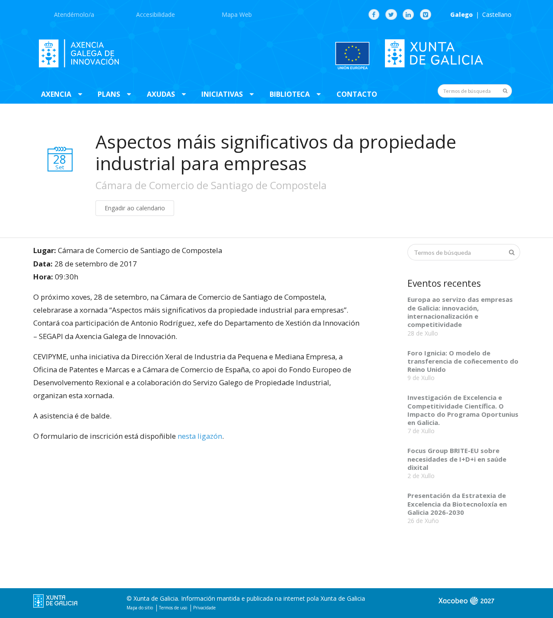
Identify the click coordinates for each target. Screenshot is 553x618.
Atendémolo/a (74, 14)
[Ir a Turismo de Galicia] (467, 605)
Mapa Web (237, 14)
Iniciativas (222, 94)
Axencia (56, 94)
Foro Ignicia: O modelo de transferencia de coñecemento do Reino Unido (462, 361)
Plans (109, 94)
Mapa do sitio (140, 608)
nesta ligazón (200, 436)
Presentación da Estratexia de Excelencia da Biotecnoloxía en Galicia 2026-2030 (457, 504)
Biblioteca (290, 94)
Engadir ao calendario (135, 208)
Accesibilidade (155, 14)
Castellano (497, 15)
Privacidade (204, 608)
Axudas (161, 94)
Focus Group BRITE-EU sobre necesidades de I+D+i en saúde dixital (456, 459)
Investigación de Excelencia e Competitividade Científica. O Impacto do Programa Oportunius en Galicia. (462, 410)
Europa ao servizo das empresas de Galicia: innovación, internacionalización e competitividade (460, 312)
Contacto (357, 94)
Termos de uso (173, 608)
